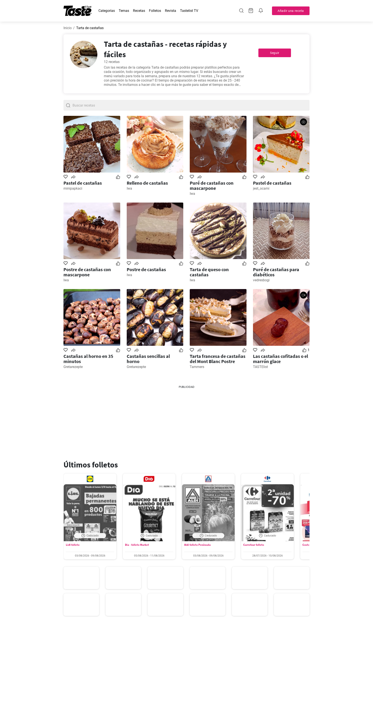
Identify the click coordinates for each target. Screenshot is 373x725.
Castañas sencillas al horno (148, 359)
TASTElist (260, 367)
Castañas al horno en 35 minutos (88, 359)
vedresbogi (261, 280)
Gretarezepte (73, 367)
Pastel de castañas (82, 183)
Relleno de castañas (147, 183)
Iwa (129, 188)
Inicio (67, 28)
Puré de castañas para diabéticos (276, 272)
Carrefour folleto (253, 545)
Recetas (139, 11)
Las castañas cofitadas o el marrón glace (280, 359)
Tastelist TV (189, 11)
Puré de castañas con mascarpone (212, 185)
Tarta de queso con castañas (209, 272)
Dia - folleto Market (137, 545)
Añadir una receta (291, 11)
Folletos (155, 11)
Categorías (106, 11)
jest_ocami (261, 188)
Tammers (197, 367)
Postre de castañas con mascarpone (87, 272)
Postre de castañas (146, 269)
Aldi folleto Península (197, 545)
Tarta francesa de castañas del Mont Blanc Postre (217, 359)
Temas (124, 11)
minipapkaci (72, 188)
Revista (170, 11)
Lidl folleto (72, 545)
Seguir (274, 53)
